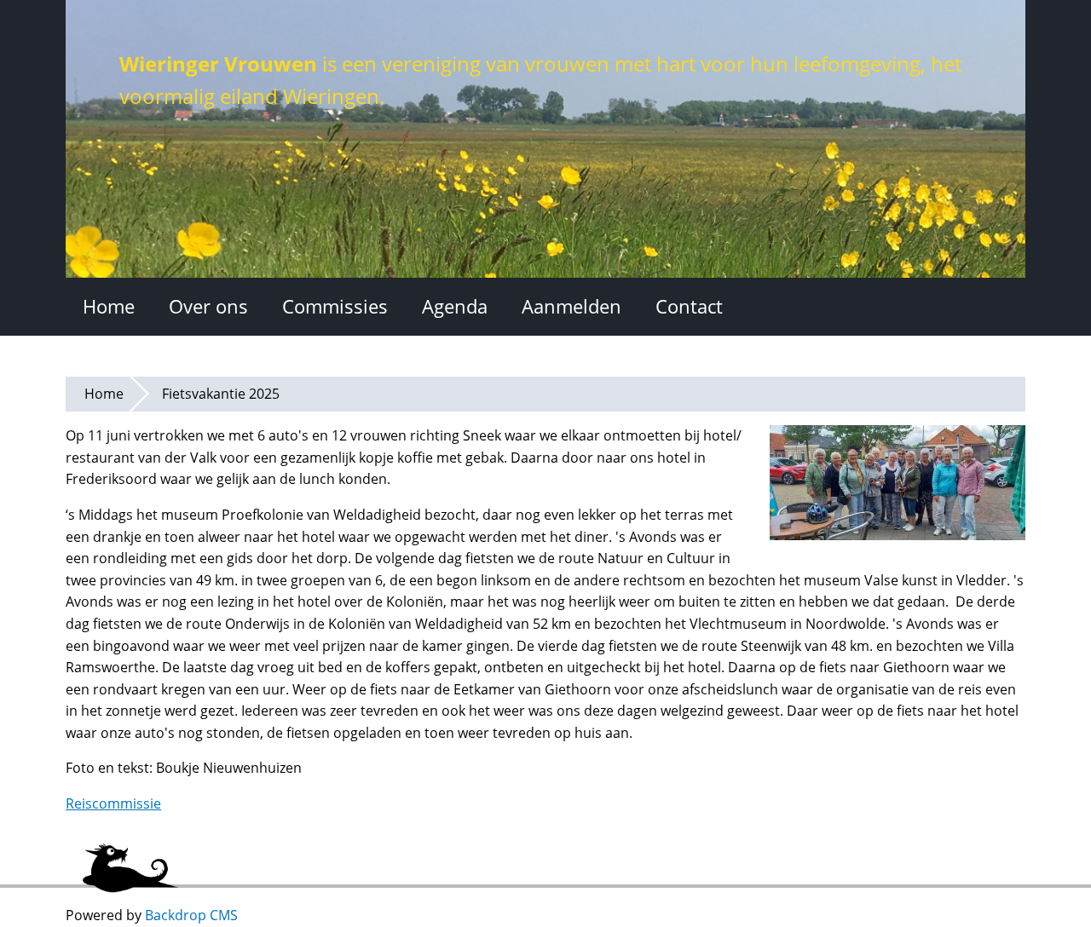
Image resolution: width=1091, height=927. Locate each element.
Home (109, 306)
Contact (689, 306)
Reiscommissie (113, 803)
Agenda (455, 306)
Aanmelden (571, 306)
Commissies (335, 306)
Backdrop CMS (191, 915)
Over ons (208, 306)
